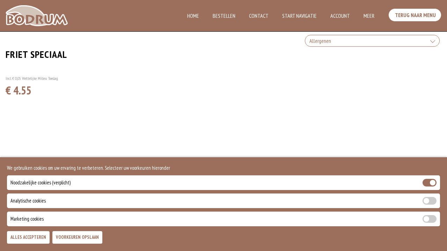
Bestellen (224, 15)
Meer (369, 15)
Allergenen (320, 40)
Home (193, 15)
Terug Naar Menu (415, 15)
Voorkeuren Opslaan (77, 238)
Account (340, 15)
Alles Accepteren (28, 238)
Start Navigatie (299, 15)
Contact (259, 15)
